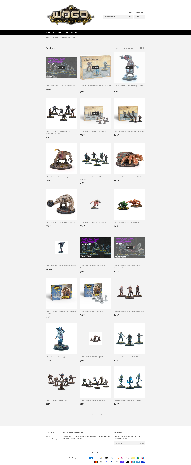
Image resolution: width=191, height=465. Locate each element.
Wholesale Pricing (51, 439)
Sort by (118, 48)
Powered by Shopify (70, 458)
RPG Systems (71, 32)
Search (48, 436)
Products (55, 37)
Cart (141, 16)
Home (48, 32)
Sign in (131, 12)
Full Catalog (58, 32)
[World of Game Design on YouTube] (97, 452)
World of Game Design (56, 458)
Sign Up (141, 443)
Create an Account (140, 12)
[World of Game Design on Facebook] (93, 452)
